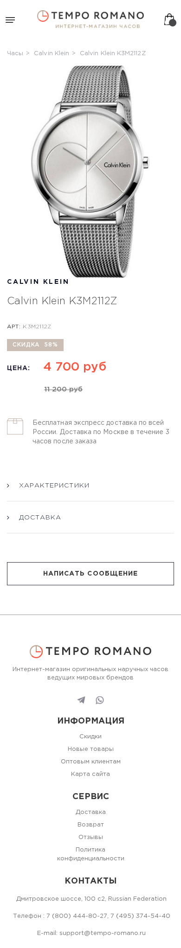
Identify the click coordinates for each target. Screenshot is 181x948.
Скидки (90, 736)
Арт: (13, 326)
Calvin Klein (51, 53)
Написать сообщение (90, 573)
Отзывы (90, 837)
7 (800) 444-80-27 (76, 916)
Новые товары (91, 749)
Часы (15, 53)
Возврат (91, 824)
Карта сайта (90, 774)
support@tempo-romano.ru (102, 933)
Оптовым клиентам (91, 761)
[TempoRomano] (90, 19)
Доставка (91, 812)
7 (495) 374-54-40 (140, 916)
